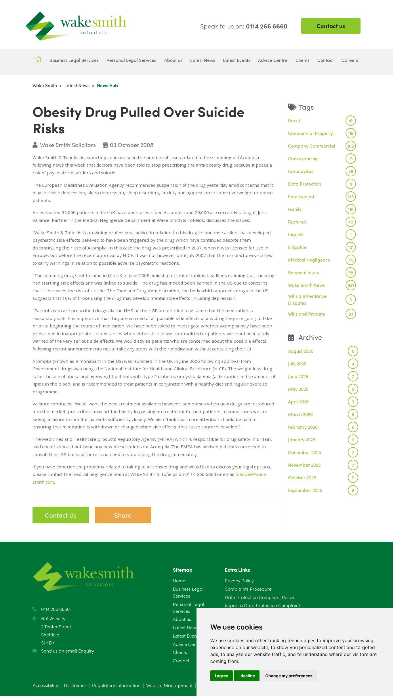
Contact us (330, 26)
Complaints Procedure (248, 589)
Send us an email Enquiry (67, 650)
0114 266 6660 (55, 609)
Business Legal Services (188, 592)
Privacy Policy (239, 580)
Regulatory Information (116, 685)
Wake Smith (45, 85)
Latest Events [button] (236, 60)
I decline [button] (247, 675)
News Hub (107, 85)
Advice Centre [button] (272, 60)
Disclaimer (75, 685)
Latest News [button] (202, 60)
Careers (350, 60)
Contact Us (61, 515)
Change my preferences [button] (288, 675)
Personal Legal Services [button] (131, 60)
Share (122, 515)
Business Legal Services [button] (74, 60)
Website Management (169, 685)
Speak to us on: (243, 25)
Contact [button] (325, 60)
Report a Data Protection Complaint (262, 605)
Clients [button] (302, 60)
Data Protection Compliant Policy (259, 597)
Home (179, 580)
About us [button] (173, 60)
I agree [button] (221, 675)
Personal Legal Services (188, 607)
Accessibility (45, 685)
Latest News (76, 85)
